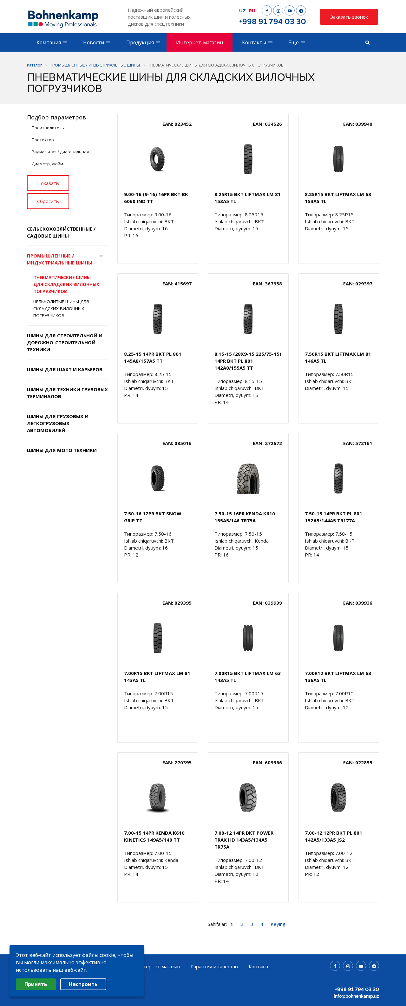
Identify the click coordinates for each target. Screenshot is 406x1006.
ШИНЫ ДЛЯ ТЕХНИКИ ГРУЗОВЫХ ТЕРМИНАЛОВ (67, 392)
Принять (35, 984)
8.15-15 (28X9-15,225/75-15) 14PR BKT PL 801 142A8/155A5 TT (247, 361)
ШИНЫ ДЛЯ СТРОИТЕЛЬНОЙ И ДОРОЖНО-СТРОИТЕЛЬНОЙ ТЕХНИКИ (64, 342)
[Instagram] (278, 10)
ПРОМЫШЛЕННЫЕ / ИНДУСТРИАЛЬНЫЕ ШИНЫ (59, 259)
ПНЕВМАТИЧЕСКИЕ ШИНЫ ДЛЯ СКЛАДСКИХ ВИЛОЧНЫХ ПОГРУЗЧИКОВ (66, 284)
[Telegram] (301, 10)
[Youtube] (290, 10)
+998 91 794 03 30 (272, 21)
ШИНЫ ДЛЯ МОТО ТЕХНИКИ (62, 450)
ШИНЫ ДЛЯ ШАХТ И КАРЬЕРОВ (64, 369)
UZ (242, 10)
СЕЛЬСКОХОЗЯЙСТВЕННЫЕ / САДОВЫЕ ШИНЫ (61, 232)
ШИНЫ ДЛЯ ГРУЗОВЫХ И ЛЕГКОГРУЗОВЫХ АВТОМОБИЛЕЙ (57, 423)
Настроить (83, 984)
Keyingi (278, 924)
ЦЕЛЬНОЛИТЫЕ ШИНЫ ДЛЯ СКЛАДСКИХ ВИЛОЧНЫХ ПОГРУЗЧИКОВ (61, 308)
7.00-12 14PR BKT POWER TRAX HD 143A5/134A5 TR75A (243, 840)
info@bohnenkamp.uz (356, 996)
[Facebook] (267, 10)
